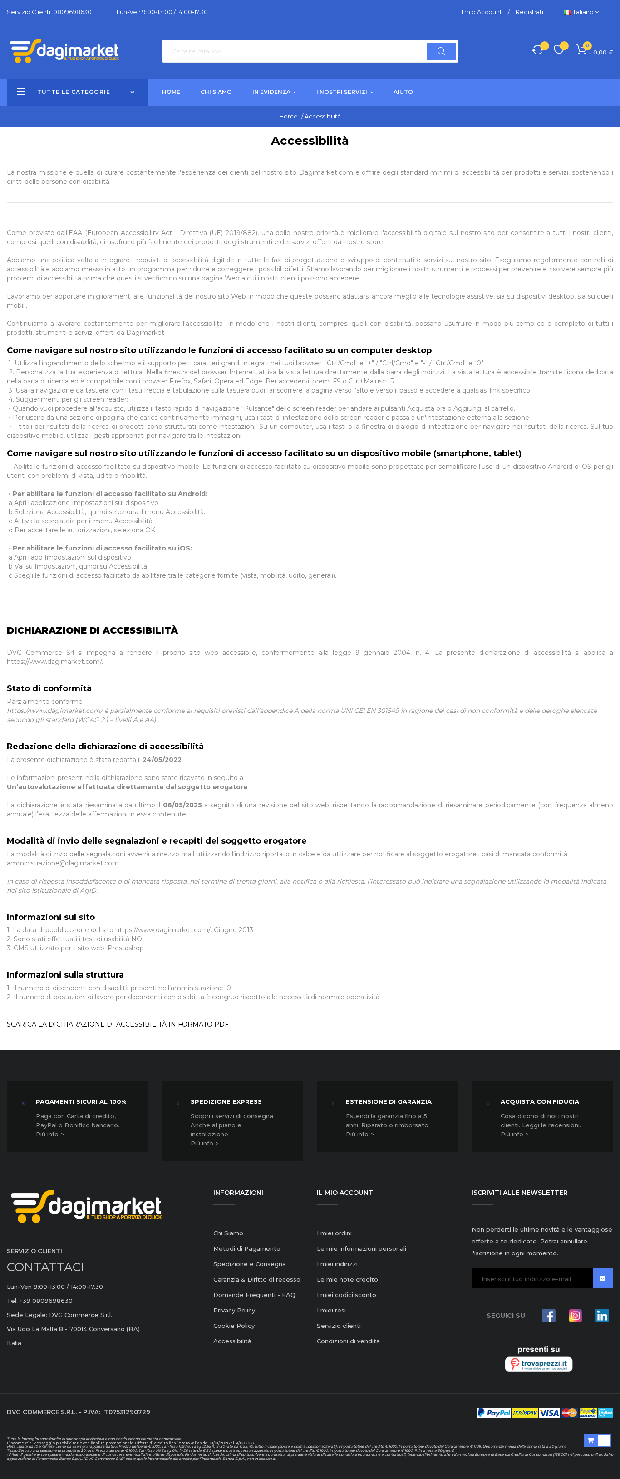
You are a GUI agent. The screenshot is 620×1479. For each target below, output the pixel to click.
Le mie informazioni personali (361, 1248)
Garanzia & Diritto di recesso (256, 1279)
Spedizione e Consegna (249, 1264)
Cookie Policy (234, 1325)
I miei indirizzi (337, 1264)
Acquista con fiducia (540, 1101)
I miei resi (331, 1310)
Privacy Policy (234, 1310)
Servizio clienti (339, 1325)
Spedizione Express (226, 1101)
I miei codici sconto (346, 1294)
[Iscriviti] (603, 1278)
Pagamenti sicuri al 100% (81, 1101)
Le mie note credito (347, 1279)
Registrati (529, 11)
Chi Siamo (228, 1233)
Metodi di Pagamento (246, 1248)
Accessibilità (232, 1341)
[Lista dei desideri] (559, 51)
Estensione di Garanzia (389, 1101)
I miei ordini (334, 1233)
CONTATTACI (45, 1267)
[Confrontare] (538, 51)
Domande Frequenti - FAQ (254, 1294)
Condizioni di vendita (348, 1341)
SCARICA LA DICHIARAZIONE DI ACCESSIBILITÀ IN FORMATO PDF (118, 1024)
